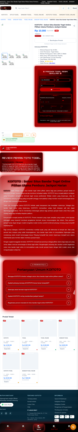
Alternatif (54, 429)
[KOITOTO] (5, 8)
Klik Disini (52, 63)
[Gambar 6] (12, 63)
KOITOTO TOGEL (51, 14)
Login (24, 429)
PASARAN (43, 77)
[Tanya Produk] (34, 135)
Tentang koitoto (32, 399)
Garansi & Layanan (60, 412)
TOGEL (44, 1)
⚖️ (68, 8)
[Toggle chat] (73, 427)
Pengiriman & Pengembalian (63, 407)
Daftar (39, 429)
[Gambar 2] (12, 56)
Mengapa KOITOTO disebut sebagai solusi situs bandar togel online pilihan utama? (35, 276)
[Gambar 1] (5, 56)
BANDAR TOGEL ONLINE (67, 14)
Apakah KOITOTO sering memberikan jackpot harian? (26, 296)
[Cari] (16, 8)
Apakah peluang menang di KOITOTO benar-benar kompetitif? (28, 283)
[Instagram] (6, 413)
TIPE (57, 77)
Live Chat (69, 429)
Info (74, 148)
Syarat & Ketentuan (60, 399)
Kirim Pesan (8, 404)
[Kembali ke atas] (74, 422)
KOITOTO (4, 14)
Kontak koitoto (31, 401)
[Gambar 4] (25, 56)
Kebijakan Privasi (60, 401)
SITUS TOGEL (14, 14)
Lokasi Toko (31, 404)
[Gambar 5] (5, 63)
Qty (3, 132)
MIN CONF (43, 83)
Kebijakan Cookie (60, 404)
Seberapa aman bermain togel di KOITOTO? (22, 289)
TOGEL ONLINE (63, 1)
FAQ (28, 407)
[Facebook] (1, 413)
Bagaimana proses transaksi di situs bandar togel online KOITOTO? (30, 303)
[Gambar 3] (19, 56)
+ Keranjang (18, 135)
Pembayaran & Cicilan (61, 410)
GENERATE (55, 89)
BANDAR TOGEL (52, 1)
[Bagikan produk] (74, 26)
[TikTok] (10, 413)
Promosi (8, 429)
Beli (27, 135)
